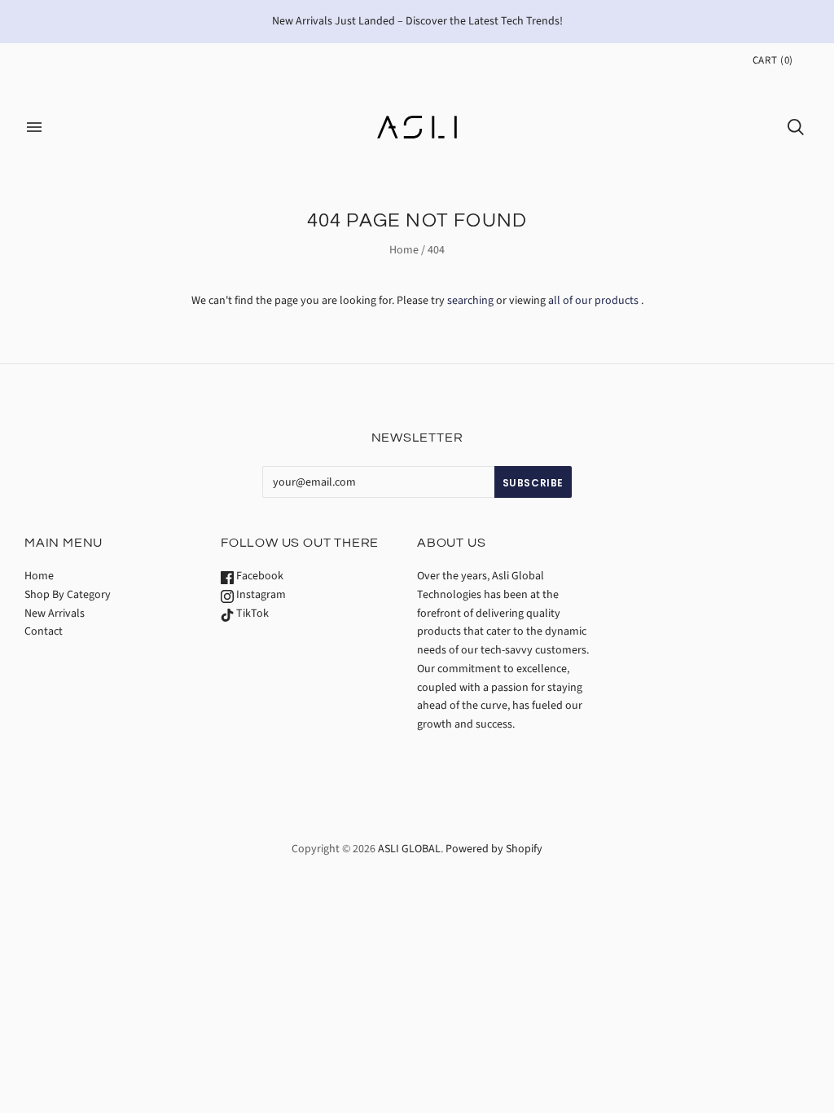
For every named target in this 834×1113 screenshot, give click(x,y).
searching (470, 301)
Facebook (258, 576)
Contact (43, 631)
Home (404, 250)
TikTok (251, 613)
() (773, 60)
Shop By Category (67, 595)
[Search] (796, 127)
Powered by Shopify (494, 849)
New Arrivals (54, 613)
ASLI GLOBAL (409, 849)
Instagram (260, 595)
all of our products (593, 301)
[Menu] (34, 127)
